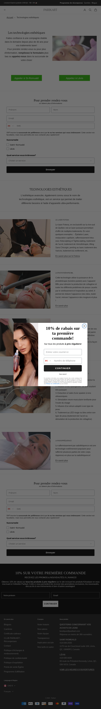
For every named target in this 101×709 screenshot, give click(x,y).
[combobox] (48, 361)
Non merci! (63, 374)
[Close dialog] (84, 326)
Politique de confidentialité (52, 383)
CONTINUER (63, 368)
